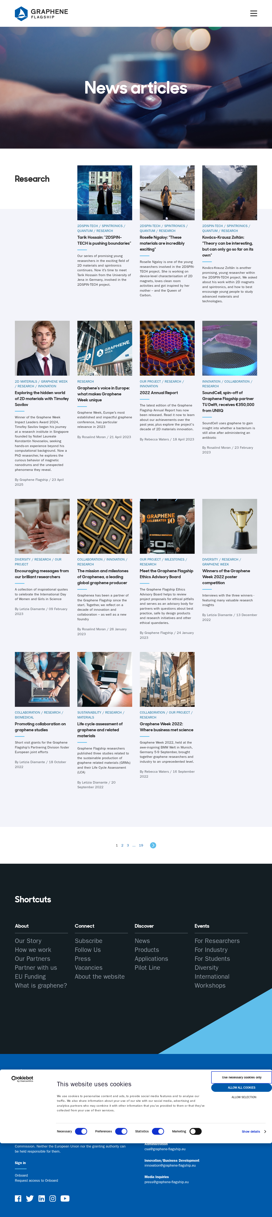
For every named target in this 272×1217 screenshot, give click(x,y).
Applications (151, 959)
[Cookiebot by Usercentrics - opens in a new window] (22, 1079)
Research (104, 231)
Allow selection (244, 1097)
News (142, 941)
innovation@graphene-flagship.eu (170, 1165)
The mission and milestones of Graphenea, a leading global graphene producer (102, 576)
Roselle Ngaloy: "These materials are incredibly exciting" (162, 243)
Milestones (174, 559)
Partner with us (36, 967)
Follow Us (88, 950)
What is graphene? (41, 985)
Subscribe (88, 941)
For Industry (211, 950)
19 (141, 845)
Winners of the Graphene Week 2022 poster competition (226, 576)
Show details (251, 1131)
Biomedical (24, 717)
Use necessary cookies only (241, 1077)
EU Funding (30, 976)
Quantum (85, 231)
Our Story (28, 941)
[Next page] (153, 845)
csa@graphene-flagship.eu (165, 1149)
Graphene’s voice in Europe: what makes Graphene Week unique (103, 394)
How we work (33, 950)
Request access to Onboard (36, 1180)
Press (83, 959)
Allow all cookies (241, 1087)
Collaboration (237, 381)
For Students (212, 959)
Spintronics (112, 226)
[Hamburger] (253, 13)
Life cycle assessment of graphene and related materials (100, 729)
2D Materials (26, 381)
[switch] (121, 1131)
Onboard (21, 1175)
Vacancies (89, 967)
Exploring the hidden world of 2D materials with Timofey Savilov (42, 398)
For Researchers (217, 941)
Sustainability (89, 712)
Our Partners (32, 959)
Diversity (23, 559)
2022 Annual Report (159, 392)
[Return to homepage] (47, 14)
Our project (150, 381)
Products (147, 950)
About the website (100, 976)
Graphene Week (54, 381)
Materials (85, 717)
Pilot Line (147, 967)
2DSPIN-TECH (87, 226)
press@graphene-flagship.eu (166, 1182)
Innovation (47, 386)
